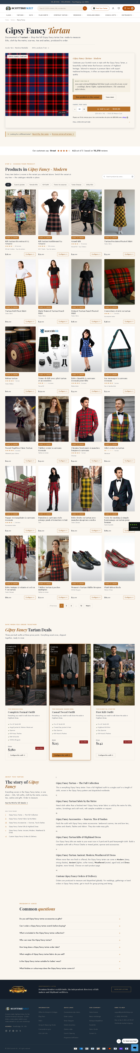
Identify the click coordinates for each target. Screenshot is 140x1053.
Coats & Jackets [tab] (19, 185)
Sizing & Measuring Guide (47, 1025)
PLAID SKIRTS (43, 15)
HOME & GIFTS (110, 15)
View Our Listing (121, 989)
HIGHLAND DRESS (93, 15)
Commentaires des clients (72, 1012)
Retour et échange (95, 1016)
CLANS (8, 15)
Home (7, 20)
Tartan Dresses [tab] (76, 185)
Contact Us (92, 1033)
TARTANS (20, 15)
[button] (8, 193)
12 (81, 606)
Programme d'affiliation (71, 1038)
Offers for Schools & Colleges (48, 1012)
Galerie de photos (69, 1025)
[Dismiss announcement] (137, 2)
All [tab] (8, 185)
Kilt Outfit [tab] (46, 185)
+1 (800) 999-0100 (121, 1016)
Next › (88, 606)
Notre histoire (93, 1012)
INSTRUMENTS (127, 15)
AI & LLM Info (43, 1033)
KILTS (31, 15)
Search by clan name (40, 134)
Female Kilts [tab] (34, 185)
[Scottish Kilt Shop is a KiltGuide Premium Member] (18, 989)
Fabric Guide (93, 1029)
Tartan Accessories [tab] (60, 185)
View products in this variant (87, 97)
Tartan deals (110, 97)
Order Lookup (68, 1016)
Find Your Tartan (101, 8)
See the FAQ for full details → (16, 803)
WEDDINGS (77, 15)
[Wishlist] (119, 8)
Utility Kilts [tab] (89, 185)
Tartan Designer (69, 1021)
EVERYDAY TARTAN (60, 15)
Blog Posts (42, 1016)
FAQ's (40, 1021)
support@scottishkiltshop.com (124, 1012)
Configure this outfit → (17, 755)
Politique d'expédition (96, 1021)
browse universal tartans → (63, 134)
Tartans (13, 20)
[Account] (113, 8)
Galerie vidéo (68, 1029)
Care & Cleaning (69, 1033)
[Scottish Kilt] (19, 8)
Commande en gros (45, 1029)
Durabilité (92, 1025)
